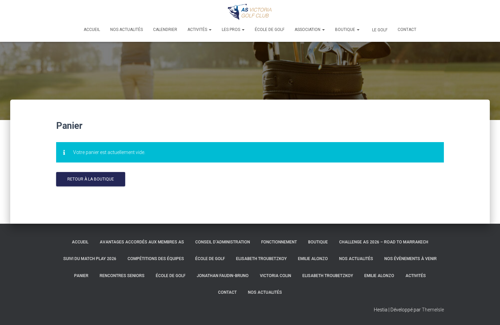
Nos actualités (126, 29)
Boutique (345, 29)
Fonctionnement (279, 242)
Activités (197, 29)
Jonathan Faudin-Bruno (223, 275)
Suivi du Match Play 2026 (89, 258)
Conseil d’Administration (222, 242)
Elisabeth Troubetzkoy (261, 258)
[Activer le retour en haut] (486, 311)
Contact (407, 29)
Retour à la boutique (90, 179)
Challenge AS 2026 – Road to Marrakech (383, 242)
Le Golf (379, 30)
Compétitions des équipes (156, 258)
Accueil (92, 29)
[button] (210, 29)
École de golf (269, 29)
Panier (81, 275)
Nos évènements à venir (410, 258)
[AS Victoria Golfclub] (250, 11)
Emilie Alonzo (313, 258)
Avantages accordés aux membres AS (142, 242)
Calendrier (165, 29)
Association (308, 29)
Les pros (231, 29)
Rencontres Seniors (122, 275)
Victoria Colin (275, 275)
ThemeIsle (433, 309)
